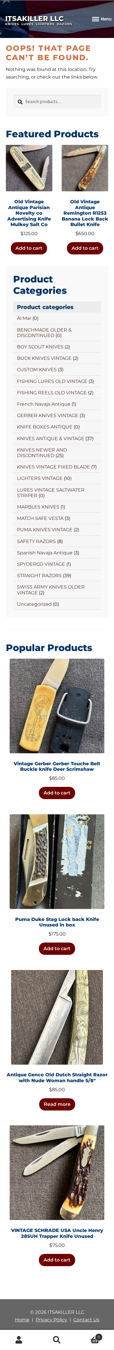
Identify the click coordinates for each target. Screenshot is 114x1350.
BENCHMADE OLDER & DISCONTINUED (44, 332)
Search (57, 1340)
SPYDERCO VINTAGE (41, 564)
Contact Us (86, 1320)
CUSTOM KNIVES (37, 369)
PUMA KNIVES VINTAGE (44, 529)
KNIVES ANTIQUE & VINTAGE (50, 438)
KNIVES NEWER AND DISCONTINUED (42, 452)
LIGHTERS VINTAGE (40, 478)
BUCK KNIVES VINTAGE (44, 358)
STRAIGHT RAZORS (39, 575)
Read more (57, 1104)
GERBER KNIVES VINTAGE (47, 415)
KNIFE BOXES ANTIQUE (44, 427)
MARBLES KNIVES (38, 507)
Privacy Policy (51, 1320)
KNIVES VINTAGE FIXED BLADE (53, 467)
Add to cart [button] (28, 248)
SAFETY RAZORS (36, 541)
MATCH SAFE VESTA (40, 518)
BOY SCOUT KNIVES (40, 347)
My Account (19, 1340)
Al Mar (24, 318)
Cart (88, 1335)
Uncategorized (34, 604)
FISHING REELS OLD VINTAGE (52, 392)
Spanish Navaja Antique (44, 553)
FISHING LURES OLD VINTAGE (52, 381)
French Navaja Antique (43, 404)
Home (22, 1320)
